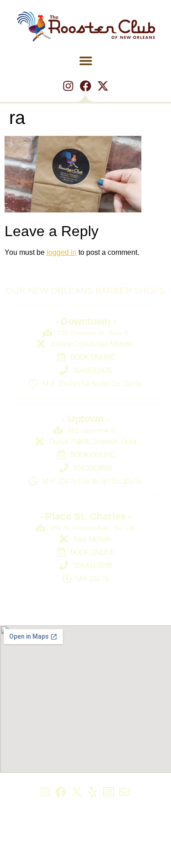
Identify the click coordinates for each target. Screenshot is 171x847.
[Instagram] (68, 86)
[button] (85, 61)
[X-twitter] (103, 86)
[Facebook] (85, 86)
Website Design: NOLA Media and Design (85, 837)
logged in (62, 252)
